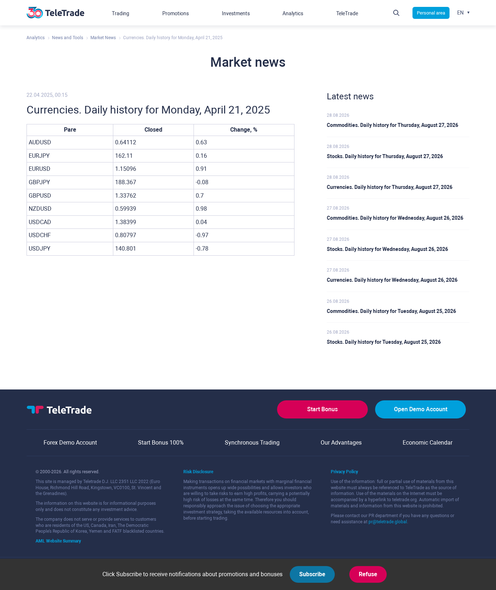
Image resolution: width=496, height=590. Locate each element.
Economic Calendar (427, 442)
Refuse (368, 574)
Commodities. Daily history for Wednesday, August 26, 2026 (395, 218)
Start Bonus (322, 409)
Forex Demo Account (70, 442)
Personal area (431, 13)
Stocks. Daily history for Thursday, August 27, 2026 (385, 156)
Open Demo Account (420, 409)
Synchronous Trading (252, 442)
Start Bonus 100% (161, 442)
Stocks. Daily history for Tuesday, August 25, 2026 (384, 342)
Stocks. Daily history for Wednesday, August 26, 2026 (387, 249)
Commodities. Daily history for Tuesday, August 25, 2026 (391, 311)
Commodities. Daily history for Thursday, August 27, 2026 (392, 125)
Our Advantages (341, 442)
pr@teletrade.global (388, 521)
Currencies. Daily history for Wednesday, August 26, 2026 (392, 280)
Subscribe (312, 574)
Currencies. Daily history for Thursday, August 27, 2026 (389, 187)
